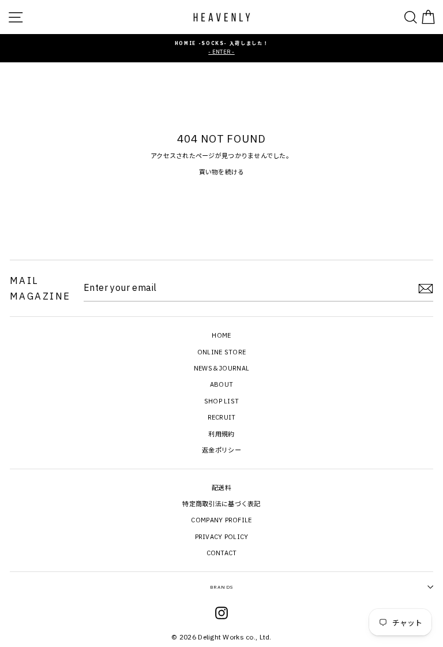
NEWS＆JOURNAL (221, 368)
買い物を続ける (222, 172)
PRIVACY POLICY (222, 537)
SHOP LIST (221, 401)
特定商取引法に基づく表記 (221, 504)
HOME (221, 335)
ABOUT (221, 384)
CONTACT (222, 553)
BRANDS (221, 587)
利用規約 (221, 434)
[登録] (425, 289)
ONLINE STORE (221, 352)
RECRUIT (222, 417)
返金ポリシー (221, 450)
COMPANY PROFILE (221, 520)
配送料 (221, 488)
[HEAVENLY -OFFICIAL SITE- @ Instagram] (221, 615)
